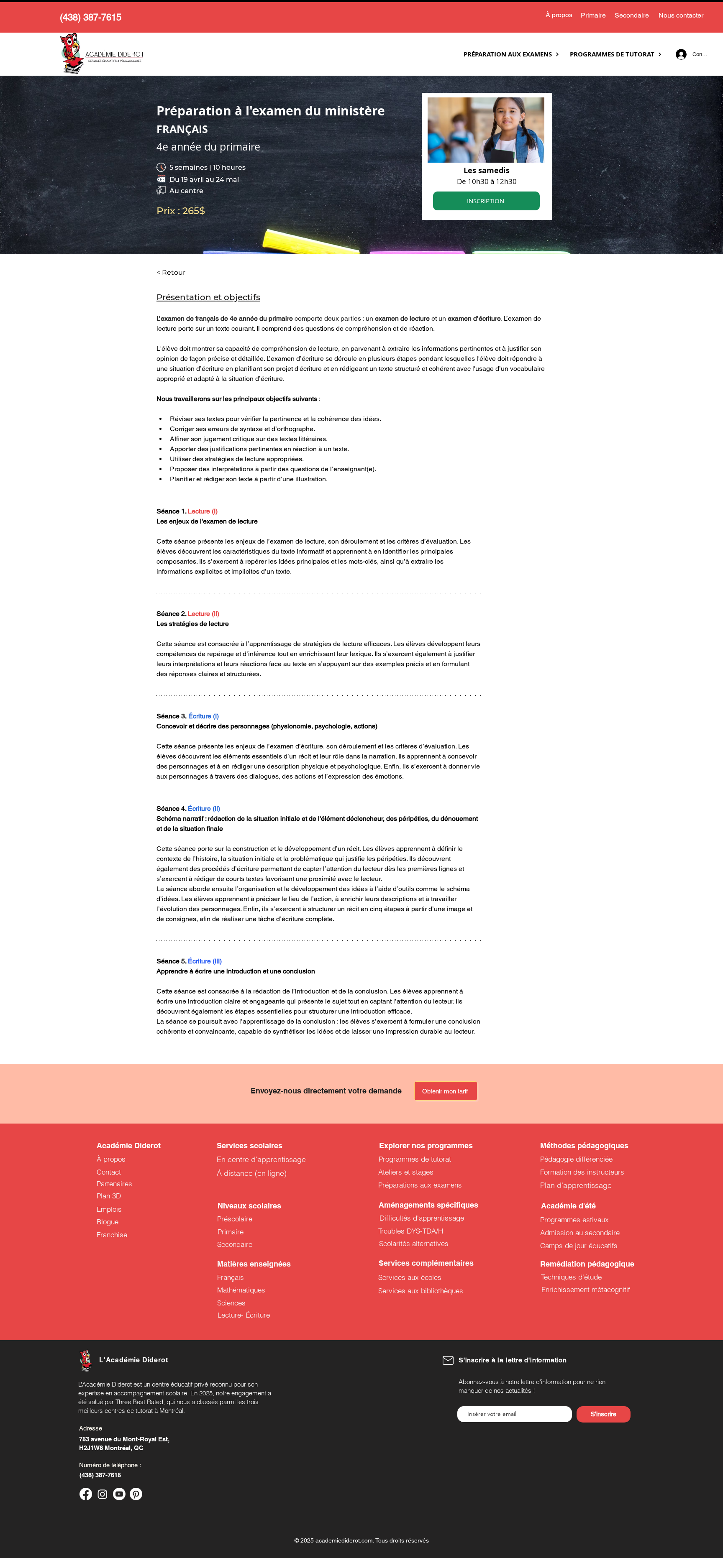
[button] (487, 670)
